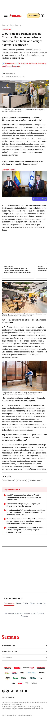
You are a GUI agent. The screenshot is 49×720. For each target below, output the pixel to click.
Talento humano (35, 480)
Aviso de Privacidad (10, 697)
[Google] (3, 691)
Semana (5, 25)
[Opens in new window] (7, 691)
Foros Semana (15, 25)
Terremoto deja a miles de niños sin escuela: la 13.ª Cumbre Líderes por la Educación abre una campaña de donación (17, 270)
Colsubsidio (21, 480)
